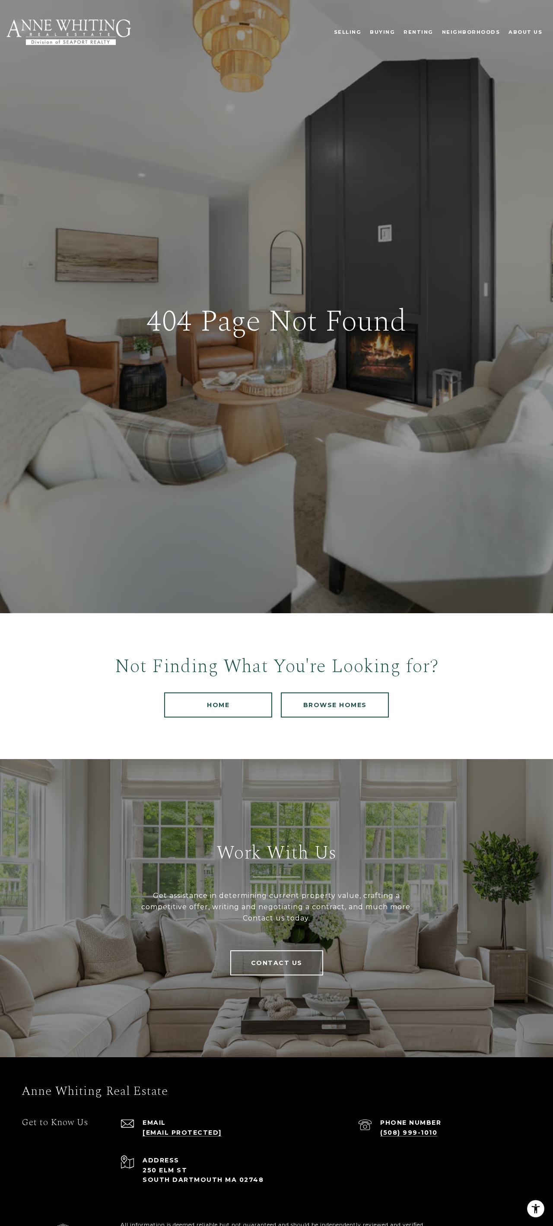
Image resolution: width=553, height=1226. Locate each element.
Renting (418, 32)
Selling (348, 32)
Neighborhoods (471, 32)
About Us (525, 32)
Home (218, 705)
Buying (382, 32)
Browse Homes (335, 705)
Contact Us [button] (276, 963)
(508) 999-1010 (408, 1132)
